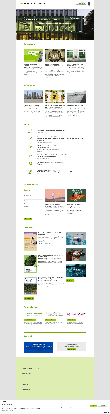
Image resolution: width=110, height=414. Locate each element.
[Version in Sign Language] (80, 3)
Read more (76, 239)
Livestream (39, 151)
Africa (25, 200)
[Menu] (89, 3)
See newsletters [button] (71, 349)
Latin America (26, 206)
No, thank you (102, 405)
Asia (25, 203)
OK (93, 405)
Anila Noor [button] (40, 243)
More (26, 25)
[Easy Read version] (77, 3)
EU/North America (27, 195)
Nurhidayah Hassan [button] (47, 243)
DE (84, 3)
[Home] (32, 3)
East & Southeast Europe (28, 198)
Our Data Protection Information (7, 410)
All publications (28, 298)
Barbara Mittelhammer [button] (42, 265)
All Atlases (69, 280)
